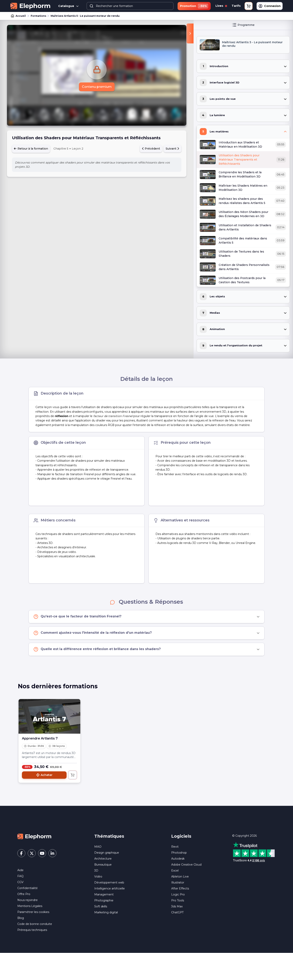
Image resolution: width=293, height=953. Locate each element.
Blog (20, 918)
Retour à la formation (32, 148)
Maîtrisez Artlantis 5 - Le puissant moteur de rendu (85, 15)
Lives (219, 6)
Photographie (103, 900)
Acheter (46, 775)
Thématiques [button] (109, 836)
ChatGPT (177, 912)
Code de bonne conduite (34, 924)
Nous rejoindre (27, 900)
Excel (175, 870)
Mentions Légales (29, 906)
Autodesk (178, 858)
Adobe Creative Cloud (186, 864)
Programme (246, 25)
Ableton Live (180, 876)
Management (104, 894)
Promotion (193, 6)
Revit (175, 846)
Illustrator (177, 882)
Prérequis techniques (32, 930)
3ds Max (177, 906)
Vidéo (98, 876)
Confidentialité (27, 888)
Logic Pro (178, 894)
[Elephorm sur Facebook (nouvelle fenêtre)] (21, 853)
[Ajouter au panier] (72, 775)
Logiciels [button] (181, 836)
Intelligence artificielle (109, 888)
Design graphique (106, 852)
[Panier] (249, 6)
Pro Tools (177, 900)
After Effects (180, 888)
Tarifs (236, 6)
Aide (20, 870)
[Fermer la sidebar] (190, 33)
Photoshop (179, 852)
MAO (97, 846)
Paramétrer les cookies (33, 912)
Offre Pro (23, 894)
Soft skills (100, 906)
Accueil (20, 15)
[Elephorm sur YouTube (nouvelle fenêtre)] (42, 853)
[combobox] (130, 6)
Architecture (103, 858)
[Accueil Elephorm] (34, 836)
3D (96, 870)
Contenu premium (97, 87)
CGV (20, 882)
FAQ (20, 876)
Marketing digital (106, 912)
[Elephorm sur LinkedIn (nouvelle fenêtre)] (52, 853)
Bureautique (103, 864)
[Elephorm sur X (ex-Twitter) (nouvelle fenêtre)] (32, 853)
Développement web (109, 882)
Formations (38, 15)
